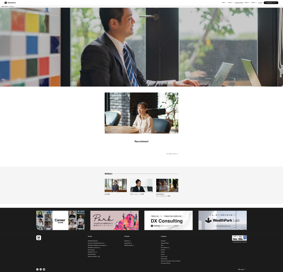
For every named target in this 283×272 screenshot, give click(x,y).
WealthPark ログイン (271, 2)
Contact (260, 2)
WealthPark (5, 6)
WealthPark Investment (94, 247)
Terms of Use (164, 256)
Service (230, 2)
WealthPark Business (93, 241)
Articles (253, 2)
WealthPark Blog (92, 254)
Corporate (163, 241)
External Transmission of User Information (170, 261)
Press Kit (163, 249)
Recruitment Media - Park (94, 256)
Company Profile (239, 2)
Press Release (165, 247)
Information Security (165, 263)
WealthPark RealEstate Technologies (97, 245)
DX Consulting (91, 249)
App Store (127, 241)
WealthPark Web (129, 245)
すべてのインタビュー (172, 154)
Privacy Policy (164, 258)
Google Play (127, 243)
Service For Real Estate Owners (96, 243)
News (223, 2)
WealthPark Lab (92, 252)
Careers (246, 2)
